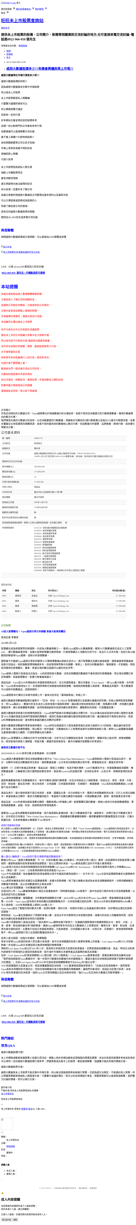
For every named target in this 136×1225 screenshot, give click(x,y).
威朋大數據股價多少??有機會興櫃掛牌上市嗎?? (39, 68)
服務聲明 (93, 1188)
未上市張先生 (7, 1094)
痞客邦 (24, 1109)
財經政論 (23, 46)
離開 (15, 1220)
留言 (30, 1109)
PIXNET (48, 1188)
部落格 (9, 54)
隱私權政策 (83, 1188)
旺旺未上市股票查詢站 (22, 20)
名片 (8, 57)
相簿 (8, 51)
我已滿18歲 (6, 1220)
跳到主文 (5, 28)
